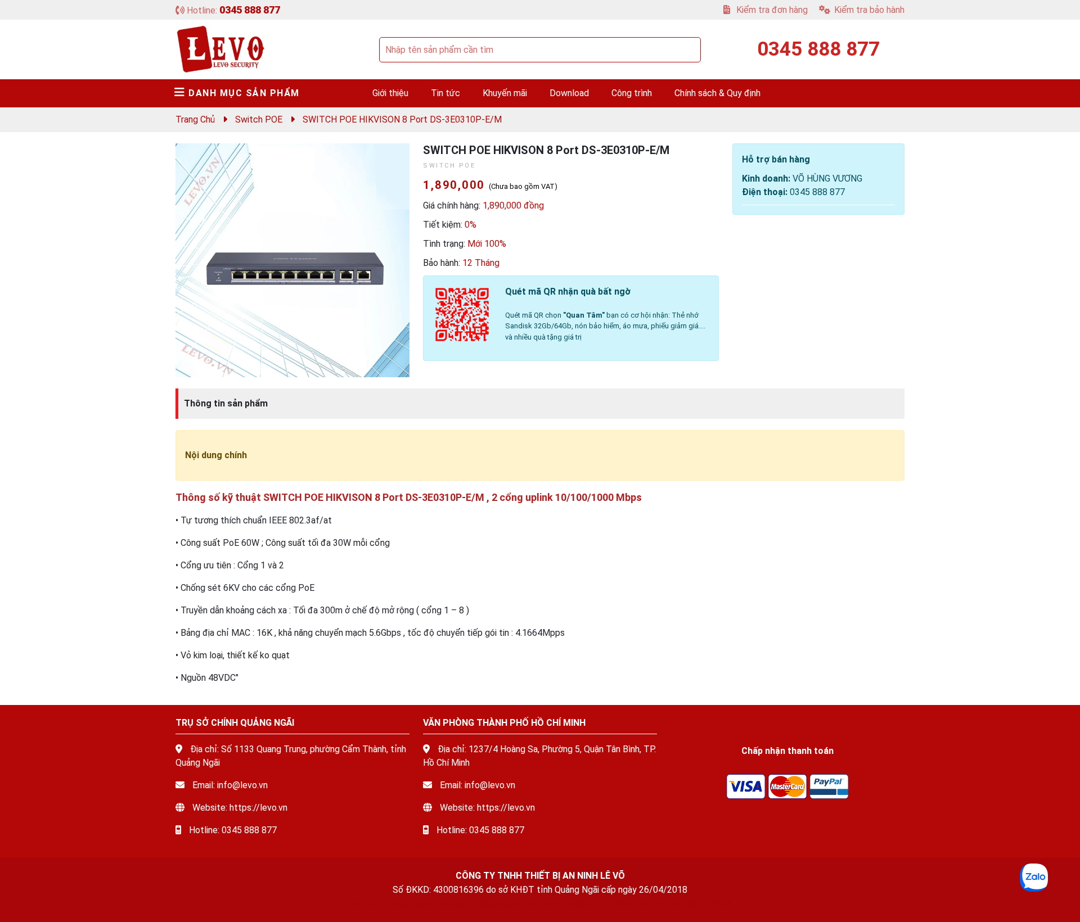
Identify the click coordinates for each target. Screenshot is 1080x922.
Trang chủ (195, 119)
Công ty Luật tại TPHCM (682, 903)
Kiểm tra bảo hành (869, 9)
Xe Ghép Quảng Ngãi (478, 903)
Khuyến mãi (505, 93)
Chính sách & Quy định (717, 93)
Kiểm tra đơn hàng (771, 9)
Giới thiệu (390, 93)
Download (569, 93)
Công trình (631, 93)
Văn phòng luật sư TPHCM (578, 903)
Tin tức (445, 93)
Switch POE (258, 119)
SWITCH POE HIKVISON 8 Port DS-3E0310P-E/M (402, 119)
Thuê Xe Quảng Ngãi (390, 903)
